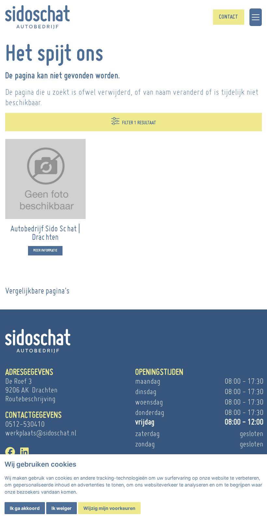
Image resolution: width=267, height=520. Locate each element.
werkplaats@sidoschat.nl (40, 433)
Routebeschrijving (30, 399)
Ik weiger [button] (61, 508)
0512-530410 (25, 424)
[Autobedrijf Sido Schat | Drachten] (45, 179)
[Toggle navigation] (255, 17)
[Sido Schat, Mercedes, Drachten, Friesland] (37, 17)
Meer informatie (45, 251)
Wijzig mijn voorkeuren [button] (109, 508)
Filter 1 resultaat (139, 123)
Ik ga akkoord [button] (25, 508)
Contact (228, 17)
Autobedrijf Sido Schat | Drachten (45, 232)
